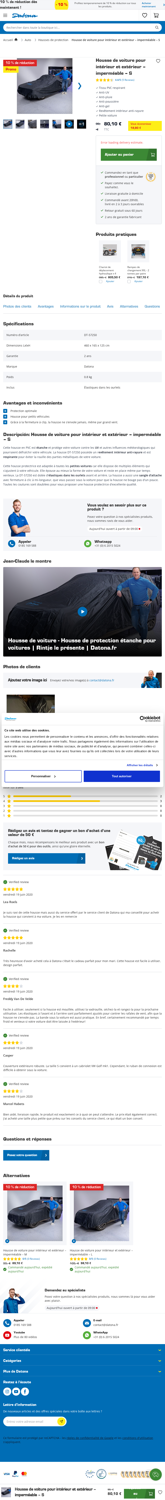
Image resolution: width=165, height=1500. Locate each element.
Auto (28, 40)
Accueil (8, 40)
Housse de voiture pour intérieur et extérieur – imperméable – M (34, 1252)
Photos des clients (17, 306)
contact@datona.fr (101, 680)
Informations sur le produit (80, 306)
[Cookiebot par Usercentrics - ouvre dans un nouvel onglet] (142, 719)
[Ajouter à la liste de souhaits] (158, 61)
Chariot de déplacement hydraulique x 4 (107, 270)
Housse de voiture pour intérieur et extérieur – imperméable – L (101, 1252)
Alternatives (129, 306)
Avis (110, 306)
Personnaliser (41, 776)
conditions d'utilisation (137, 1438)
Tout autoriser (122, 776)
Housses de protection (53, 40)
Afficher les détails (140, 765)
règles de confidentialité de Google (90, 1438)
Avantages (46, 306)
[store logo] (24, 15)
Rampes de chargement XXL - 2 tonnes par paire (138, 270)
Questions (152, 306)
